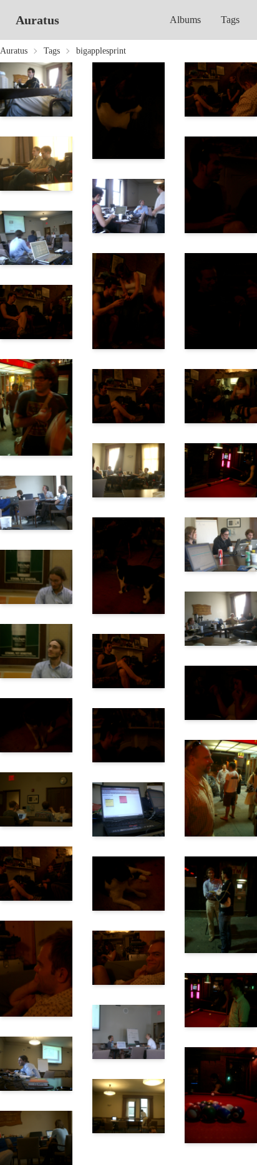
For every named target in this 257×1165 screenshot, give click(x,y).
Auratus (37, 20)
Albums (185, 19)
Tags (230, 19)
